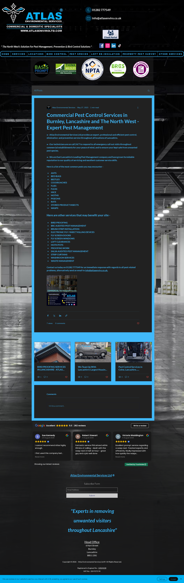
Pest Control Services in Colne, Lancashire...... (130, 368)
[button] (148, 90)
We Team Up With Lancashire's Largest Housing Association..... (92, 368)
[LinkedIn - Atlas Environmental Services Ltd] (113, 45)
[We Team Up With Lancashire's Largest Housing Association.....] (93, 352)
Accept (173, 579)
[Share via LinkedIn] (60, 315)
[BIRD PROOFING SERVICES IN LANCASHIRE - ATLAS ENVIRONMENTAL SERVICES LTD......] (52, 352)
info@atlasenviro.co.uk (106, 18)
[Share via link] (66, 315)
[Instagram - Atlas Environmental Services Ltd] (107, 45)
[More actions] (137, 107)
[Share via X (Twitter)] (54, 315)
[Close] (180, 579)
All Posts (38, 90)
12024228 (102, 568)
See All (149, 337)
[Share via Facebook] (48, 315)
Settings (162, 579)
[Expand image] (62, 290)
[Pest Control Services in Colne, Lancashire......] (134, 352)
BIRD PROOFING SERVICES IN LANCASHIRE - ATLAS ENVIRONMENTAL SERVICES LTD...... (51, 368)
